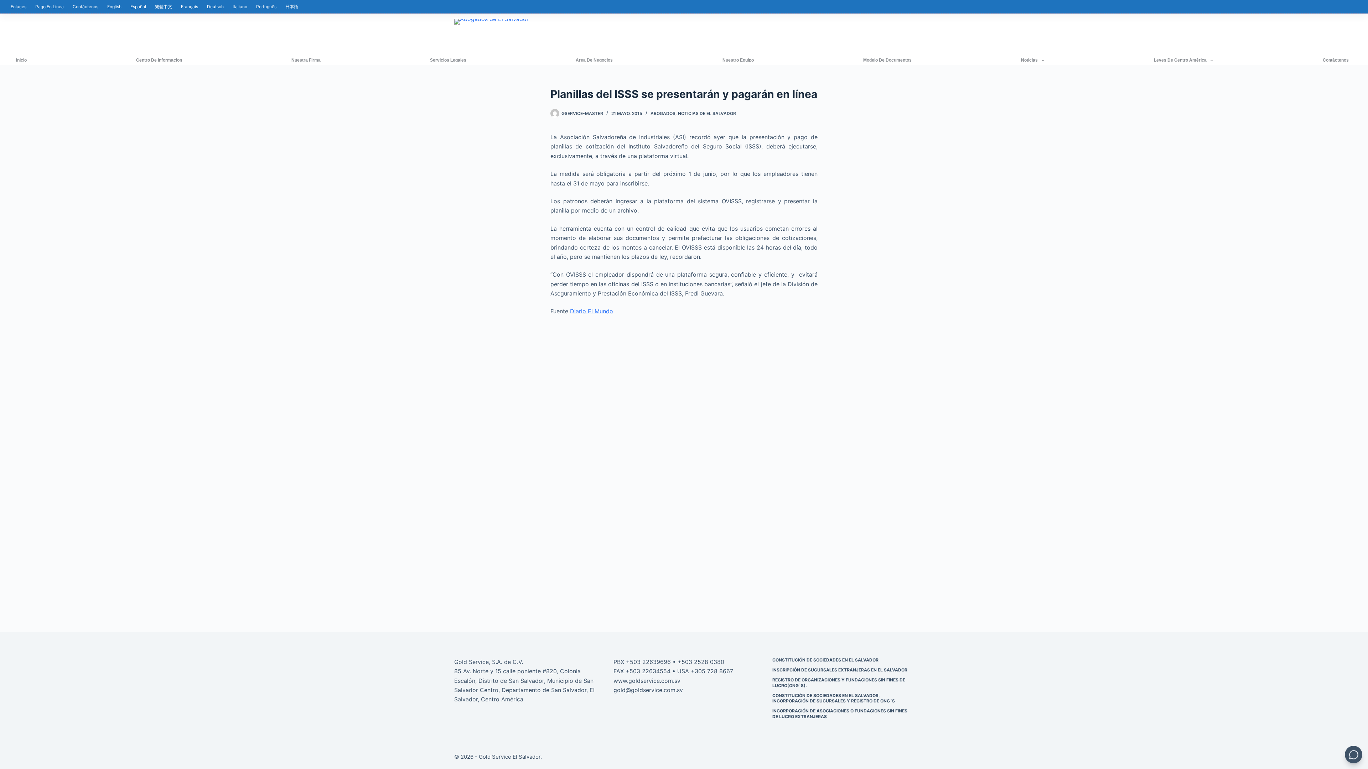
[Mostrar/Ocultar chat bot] (1353, 754)
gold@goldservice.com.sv (648, 690)
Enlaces (18, 6)
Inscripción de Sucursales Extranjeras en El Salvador (839, 670)
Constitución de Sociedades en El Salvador (825, 660)
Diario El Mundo (591, 311)
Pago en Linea (49, 6)
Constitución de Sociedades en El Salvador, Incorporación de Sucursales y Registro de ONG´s (833, 698)
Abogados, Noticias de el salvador (693, 113)
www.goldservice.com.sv (646, 680)
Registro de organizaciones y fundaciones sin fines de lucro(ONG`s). (838, 682)
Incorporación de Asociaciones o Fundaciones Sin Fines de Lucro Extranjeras (839, 713)
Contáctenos (85, 6)
